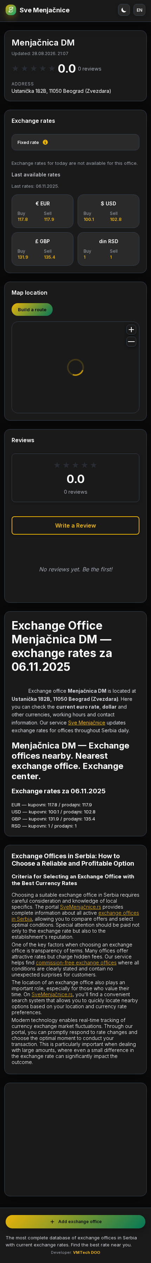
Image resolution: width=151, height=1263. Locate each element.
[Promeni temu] (124, 10)
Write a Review (75, 525)
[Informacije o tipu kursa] (45, 142)
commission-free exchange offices (76, 963)
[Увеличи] (131, 330)
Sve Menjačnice (45, 10)
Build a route (32, 309)
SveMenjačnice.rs (80, 907)
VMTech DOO (86, 1252)
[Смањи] (131, 342)
